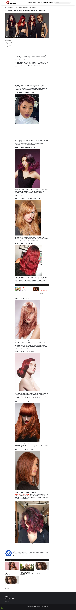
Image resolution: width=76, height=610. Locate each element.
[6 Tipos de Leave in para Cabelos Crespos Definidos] (42, 566)
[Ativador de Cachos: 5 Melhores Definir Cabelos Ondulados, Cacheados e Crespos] (12, 580)
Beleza (34, 2)
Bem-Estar (45, 2)
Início (30, 2)
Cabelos (40, 2)
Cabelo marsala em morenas (22, 494)
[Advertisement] (23, 47)
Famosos (51, 2)
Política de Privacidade (10, 598)
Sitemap (7, 601)
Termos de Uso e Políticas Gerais (12, 600)
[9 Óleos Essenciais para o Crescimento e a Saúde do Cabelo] (27, 566)
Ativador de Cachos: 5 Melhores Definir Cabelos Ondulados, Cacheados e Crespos (11, 586)
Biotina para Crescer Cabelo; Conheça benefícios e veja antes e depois (11, 572)
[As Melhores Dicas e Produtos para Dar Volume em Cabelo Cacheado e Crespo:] (36, 289)
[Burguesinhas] (10, 2)
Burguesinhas (8, 40)
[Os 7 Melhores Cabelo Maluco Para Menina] (18, 289)
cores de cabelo (29, 55)
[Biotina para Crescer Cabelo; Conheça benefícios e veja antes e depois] (12, 566)
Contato (7, 596)
